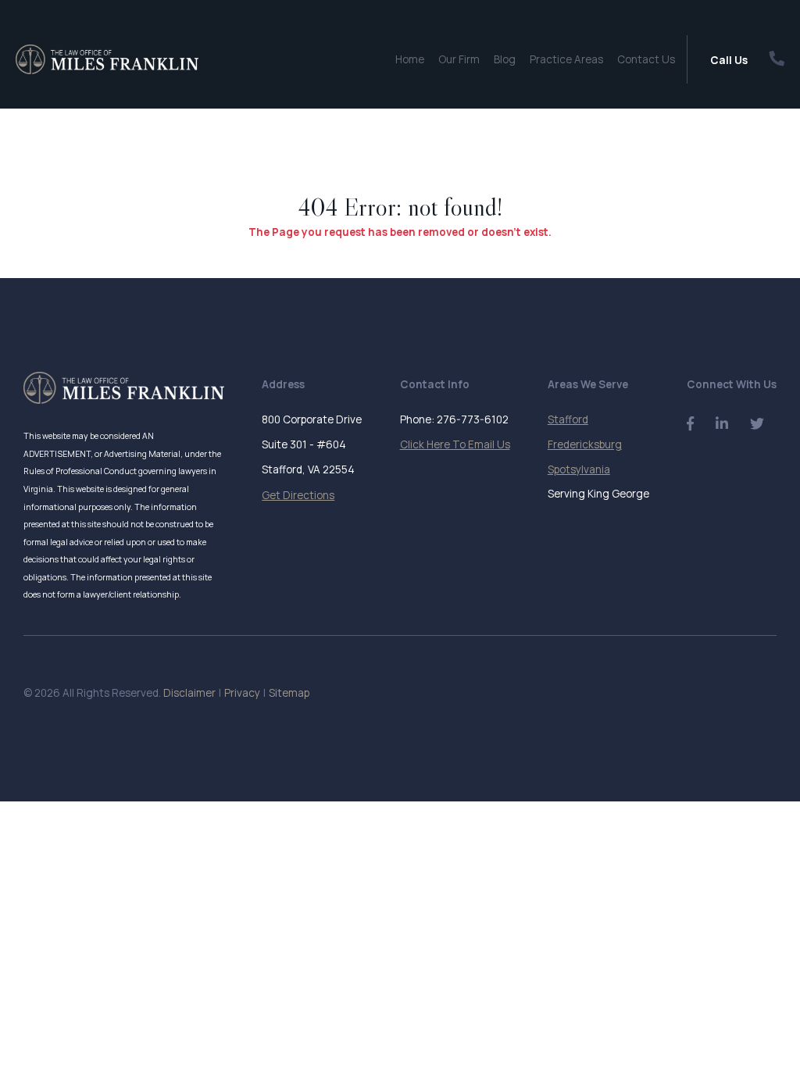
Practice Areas (566, 59)
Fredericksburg (585, 444)
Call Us (729, 60)
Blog (505, 59)
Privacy (242, 693)
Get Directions (298, 495)
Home (409, 59)
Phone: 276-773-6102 (454, 419)
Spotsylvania (579, 469)
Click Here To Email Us (455, 444)
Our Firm (459, 59)
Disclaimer (189, 693)
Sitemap (289, 693)
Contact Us (646, 59)
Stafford (568, 419)
